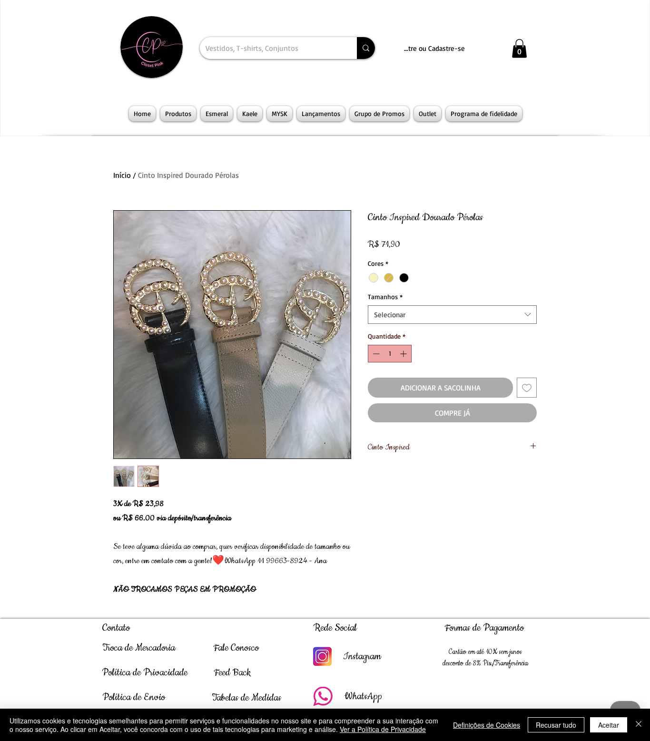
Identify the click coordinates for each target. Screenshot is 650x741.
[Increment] (404, 353)
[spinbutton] (389, 353)
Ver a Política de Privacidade (383, 729)
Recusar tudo (556, 725)
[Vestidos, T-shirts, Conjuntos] (366, 48)
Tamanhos (385, 296)
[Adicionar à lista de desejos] (527, 388)
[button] (519, 48)
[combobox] (452, 314)
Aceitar (608, 725)
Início (122, 175)
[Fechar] (638, 724)
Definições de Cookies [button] (486, 725)
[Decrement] (375, 353)
